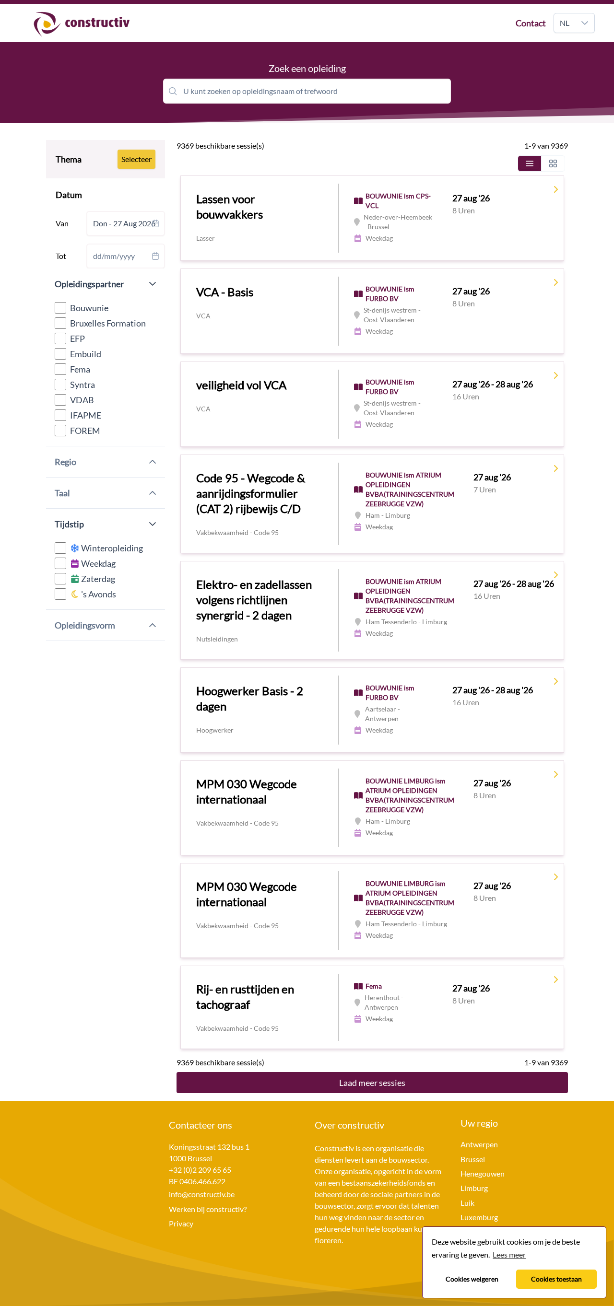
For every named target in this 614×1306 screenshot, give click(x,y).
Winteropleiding (111, 548)
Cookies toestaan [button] (556, 1279)
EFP (77, 338)
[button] (584, 23)
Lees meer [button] (509, 1254)
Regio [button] (65, 461)
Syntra (82, 384)
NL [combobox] (564, 22)
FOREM (85, 430)
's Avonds (98, 594)
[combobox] (125, 223)
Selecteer (136, 158)
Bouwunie (89, 308)
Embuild (85, 354)
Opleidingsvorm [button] (85, 625)
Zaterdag (97, 578)
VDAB (82, 400)
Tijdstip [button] (69, 524)
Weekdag (98, 563)
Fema (80, 369)
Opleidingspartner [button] (89, 284)
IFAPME (85, 415)
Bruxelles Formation (108, 323)
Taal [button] (62, 493)
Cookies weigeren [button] (472, 1279)
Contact (531, 23)
